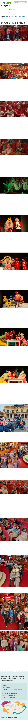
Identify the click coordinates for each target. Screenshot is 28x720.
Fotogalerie (14, 16)
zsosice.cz (8, 16)
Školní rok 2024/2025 (7, 18)
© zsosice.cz (4, 717)
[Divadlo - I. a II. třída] (14, 33)
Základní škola (22, 16)
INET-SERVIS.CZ (15, 717)
